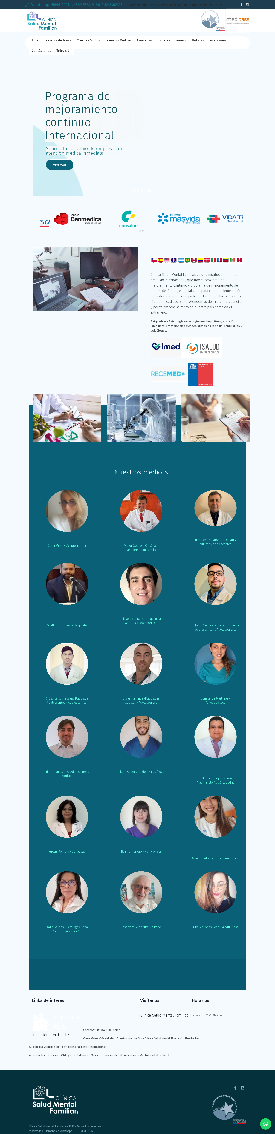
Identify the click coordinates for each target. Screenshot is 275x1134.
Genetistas (141, 447)
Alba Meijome (215, 921)
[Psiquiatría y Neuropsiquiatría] (215, 418)
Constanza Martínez (215, 692)
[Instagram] (247, 5)
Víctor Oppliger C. (141, 540)
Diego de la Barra (141, 613)
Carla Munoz (67, 540)
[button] (265, 1124)
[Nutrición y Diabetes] (67, 418)
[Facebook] (241, 5)
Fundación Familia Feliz (50, 1035)
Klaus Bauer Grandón (141, 766)
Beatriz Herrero (141, 845)
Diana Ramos (67, 921)
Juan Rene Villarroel (215, 534)
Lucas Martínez (141, 692)
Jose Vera (141, 921)
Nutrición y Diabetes (67, 447)
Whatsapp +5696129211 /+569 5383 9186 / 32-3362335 (77, 4)
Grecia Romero (67, 845)
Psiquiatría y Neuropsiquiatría (215, 447)
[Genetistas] (141, 418)
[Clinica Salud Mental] (54, 1099)
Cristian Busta (67, 766)
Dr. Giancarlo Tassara (67, 692)
